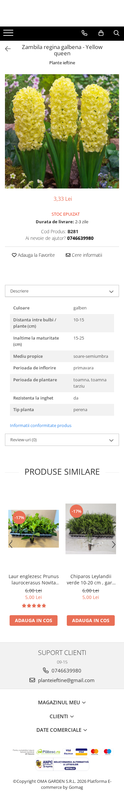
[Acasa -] (62, 13)
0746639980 (65, 670)
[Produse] (9, 35)
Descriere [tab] (19, 291)
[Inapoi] (5, 48)
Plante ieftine (62, 63)
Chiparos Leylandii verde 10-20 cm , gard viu (91, 579)
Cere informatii (86, 255)
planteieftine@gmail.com (66, 680)
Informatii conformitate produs (40, 425)
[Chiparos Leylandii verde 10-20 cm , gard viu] (90, 529)
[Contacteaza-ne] (84, 33)
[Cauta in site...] (116, 33)
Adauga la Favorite (36, 255)
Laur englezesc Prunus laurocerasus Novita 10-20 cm (34, 579)
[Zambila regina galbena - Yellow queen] (62, 131)
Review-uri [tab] (23, 440)
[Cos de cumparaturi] (101, 33)
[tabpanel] (62, 131)
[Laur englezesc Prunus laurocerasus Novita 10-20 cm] (33, 529)
